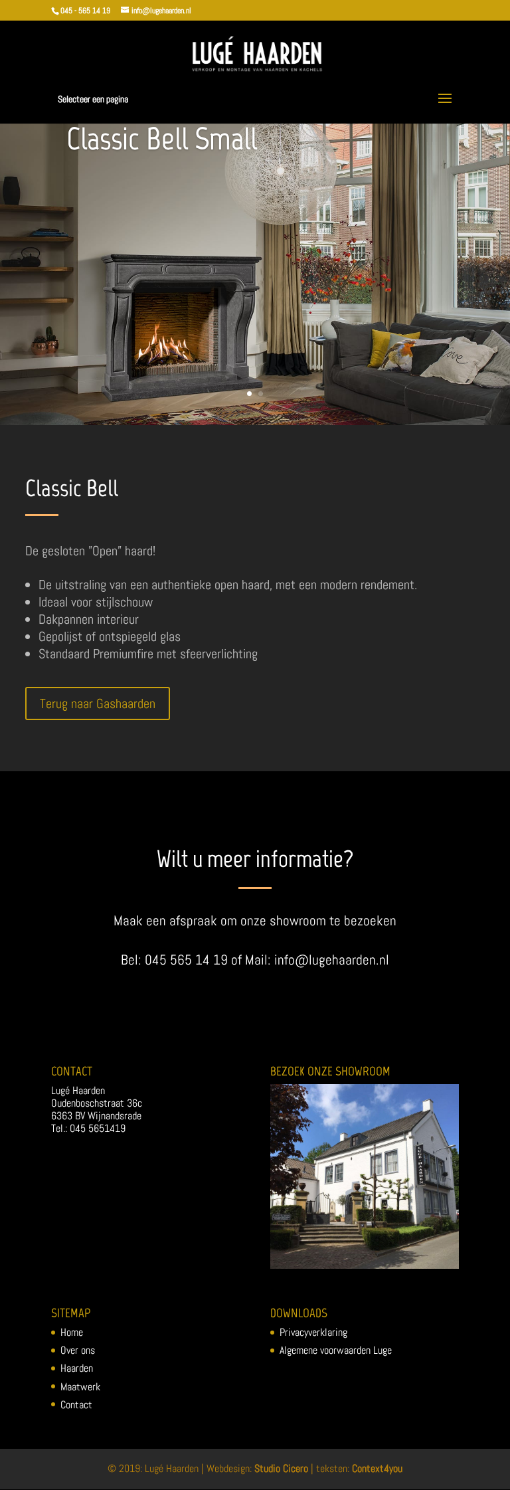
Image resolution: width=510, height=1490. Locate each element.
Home (71, 1332)
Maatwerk (80, 1387)
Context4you (377, 1468)
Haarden (76, 1368)
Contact (76, 1405)
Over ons (77, 1350)
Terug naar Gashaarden (97, 703)
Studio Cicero (281, 1468)
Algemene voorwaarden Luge (336, 1350)
